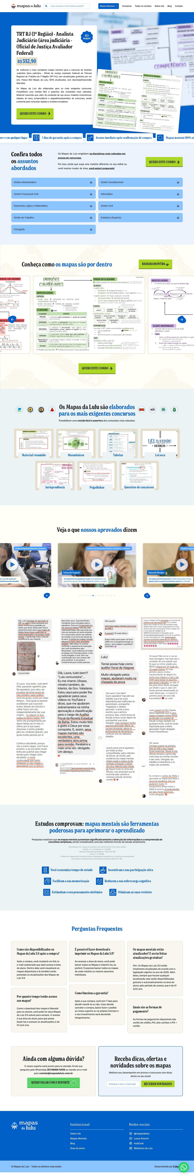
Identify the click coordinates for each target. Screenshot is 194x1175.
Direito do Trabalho (24, 217)
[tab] (53, 182)
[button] (12, 319)
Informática (107, 194)
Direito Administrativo (25, 182)
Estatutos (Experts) (111, 217)
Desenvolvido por (169, 1166)
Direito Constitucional (112, 182)
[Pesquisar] (46, 6)
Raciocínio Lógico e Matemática (31, 206)
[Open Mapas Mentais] (116, 6)
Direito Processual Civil (26, 194)
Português (19, 229)
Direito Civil (107, 206)
